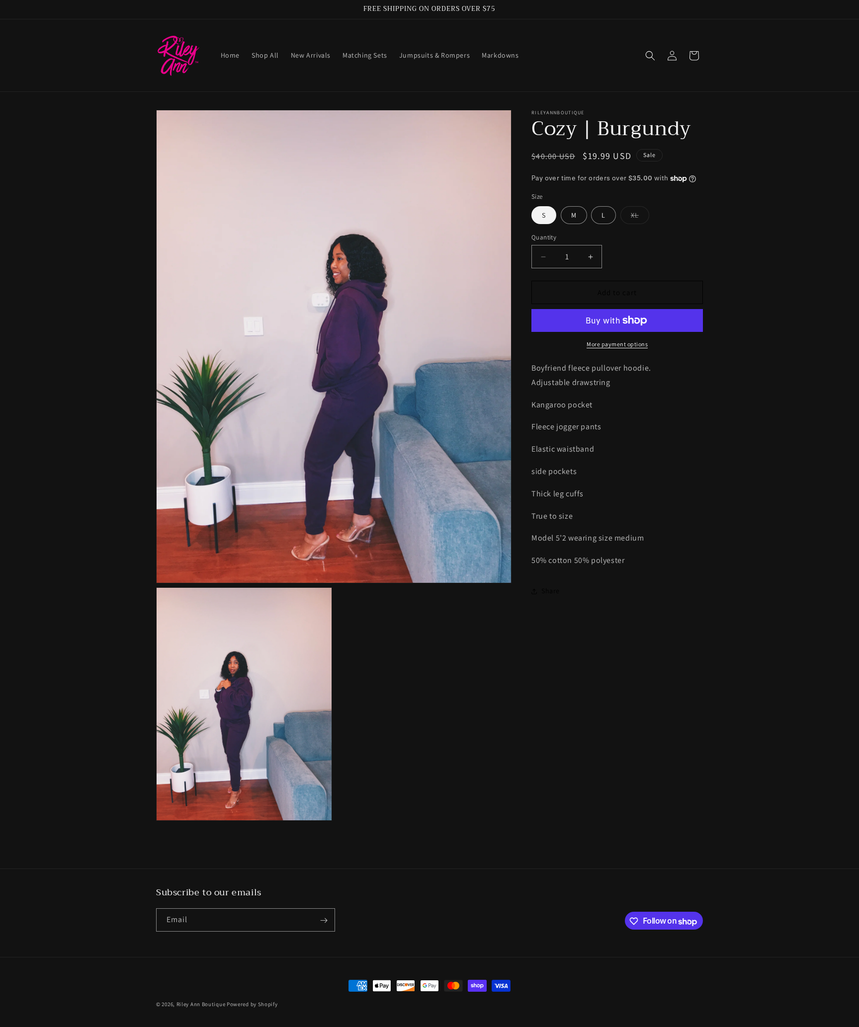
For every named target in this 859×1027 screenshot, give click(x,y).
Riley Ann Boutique (201, 1004)
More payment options (617, 344)
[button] (650, 56)
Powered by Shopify (252, 1004)
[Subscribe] (324, 920)
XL (640, 217)
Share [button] (550, 591)
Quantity (543, 237)
